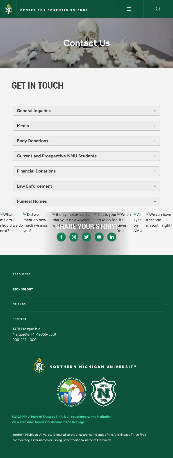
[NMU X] (86, 237)
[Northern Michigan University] (8, 9)
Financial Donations (36, 171)
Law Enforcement (34, 186)
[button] (158, 9)
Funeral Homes (32, 201)
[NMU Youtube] (99, 237)
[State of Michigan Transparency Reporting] (71, 392)
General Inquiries (34, 110)
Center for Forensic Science (54, 10)
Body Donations (32, 140)
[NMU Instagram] (73, 237)
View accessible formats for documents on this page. (48, 422)
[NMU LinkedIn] (111, 237)
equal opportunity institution (91, 416)
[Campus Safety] (103, 392)
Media (23, 125)
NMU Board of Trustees (38, 416)
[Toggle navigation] (129, 9)
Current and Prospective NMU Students (57, 156)
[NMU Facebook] (61, 237)
